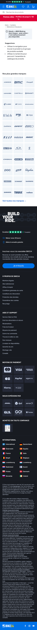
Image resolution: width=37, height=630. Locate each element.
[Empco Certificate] (7, 428)
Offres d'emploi (7, 287)
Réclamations (6, 323)
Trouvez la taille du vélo (10, 337)
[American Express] (29, 370)
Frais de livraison (8, 327)
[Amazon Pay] (29, 379)
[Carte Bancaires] (7, 379)
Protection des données (10, 297)
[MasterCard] (7, 370)
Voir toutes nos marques (13, 201)
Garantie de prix (7, 347)
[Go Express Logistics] (18, 412)
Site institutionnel (8, 284)
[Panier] (33, 6)
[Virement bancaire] (18, 388)
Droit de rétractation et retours (12, 320)
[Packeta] (29, 412)
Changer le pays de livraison (10, 510)
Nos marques (6, 340)
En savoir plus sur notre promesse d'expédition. (16, 569)
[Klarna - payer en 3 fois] (7, 388)
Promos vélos (8, 17)
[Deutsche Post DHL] (7, 403)
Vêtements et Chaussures (14, 27)
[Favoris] (23, 6)
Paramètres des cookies (10, 300)
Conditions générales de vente (12, 290)
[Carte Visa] (18, 370)
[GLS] (7, 412)
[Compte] (28, 6)
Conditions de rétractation (11, 294)
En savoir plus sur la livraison (15, 555)
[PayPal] (18, 379)
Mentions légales (8, 280)
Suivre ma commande (9, 333)
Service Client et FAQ (9, 317)
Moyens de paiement (9, 330)
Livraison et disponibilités (10, 343)
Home (6, 25)
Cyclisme (13, 25)
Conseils (5, 353)
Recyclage (6, 304)
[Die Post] (29, 403)
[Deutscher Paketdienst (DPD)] (18, 403)
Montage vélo (7, 350)
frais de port (16, 486)
